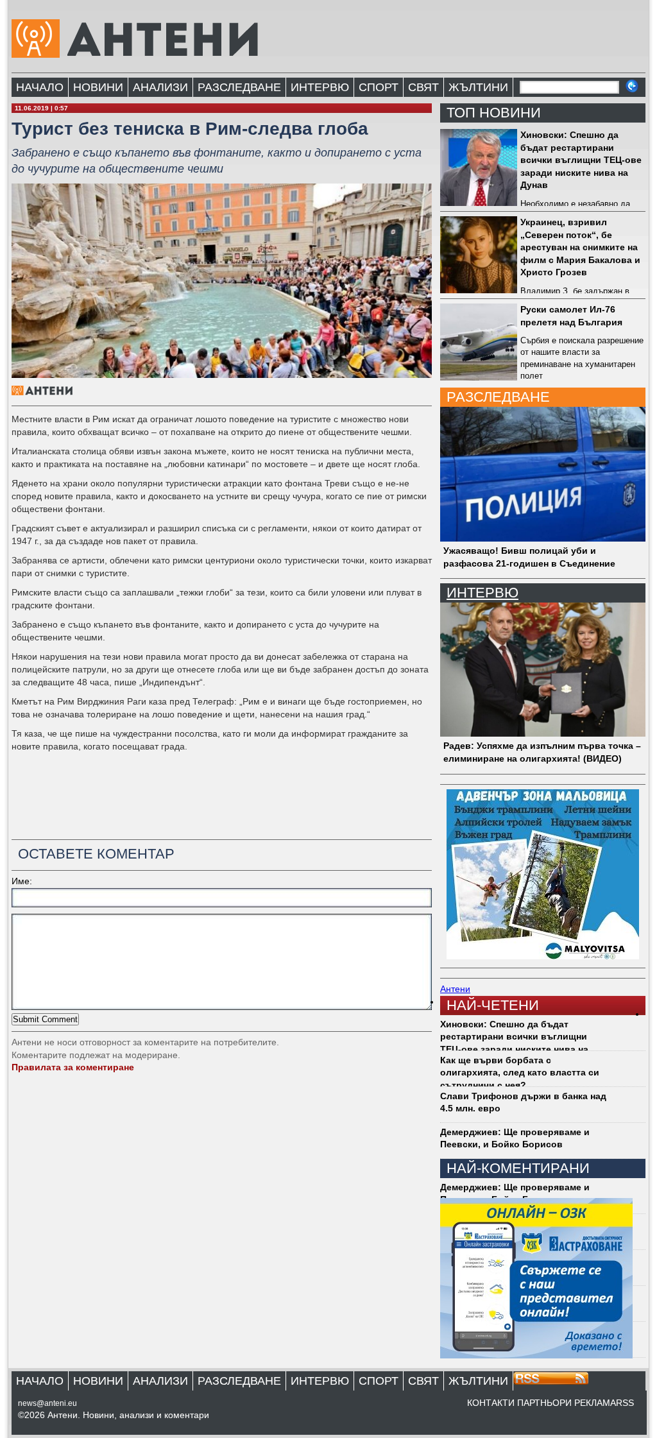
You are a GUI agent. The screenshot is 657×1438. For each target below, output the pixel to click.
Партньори (544, 1403)
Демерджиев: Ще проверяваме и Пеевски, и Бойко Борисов (515, 1138)
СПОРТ (378, 87)
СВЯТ (423, 87)
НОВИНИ (98, 87)
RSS (625, 1403)
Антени (455, 989)
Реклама (595, 1403)
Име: (22, 881)
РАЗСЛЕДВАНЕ (239, 87)
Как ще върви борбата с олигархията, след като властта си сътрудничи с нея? (519, 1072)
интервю (482, 593)
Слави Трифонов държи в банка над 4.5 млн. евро (523, 1102)
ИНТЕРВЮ (320, 87)
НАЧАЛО (40, 87)
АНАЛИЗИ (160, 87)
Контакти (491, 1403)
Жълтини (478, 87)
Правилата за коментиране (73, 1067)
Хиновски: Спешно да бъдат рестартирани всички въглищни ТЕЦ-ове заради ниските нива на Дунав (581, 160)
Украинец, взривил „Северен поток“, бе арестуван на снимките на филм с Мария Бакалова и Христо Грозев (580, 247)
